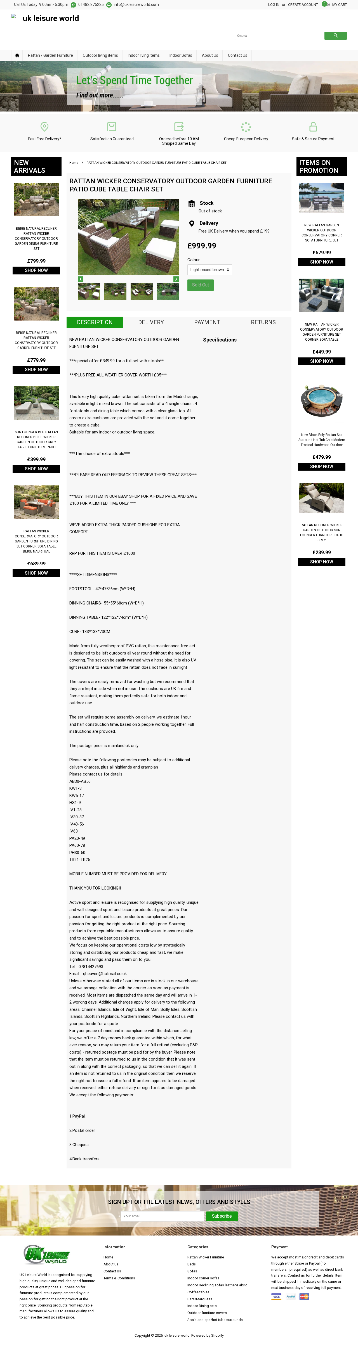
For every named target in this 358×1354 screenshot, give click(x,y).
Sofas (192, 1271)
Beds (191, 1264)
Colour (193, 259)
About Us (210, 55)
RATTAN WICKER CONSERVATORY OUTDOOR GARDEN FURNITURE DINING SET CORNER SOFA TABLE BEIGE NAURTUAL (36, 541)
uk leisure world (177, 1335)
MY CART (339, 4)
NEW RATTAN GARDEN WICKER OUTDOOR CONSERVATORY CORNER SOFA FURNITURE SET (322, 232)
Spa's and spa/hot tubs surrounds (215, 1320)
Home (16, 55)
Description (95, 322)
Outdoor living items (100, 55)
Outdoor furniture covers (207, 1313)
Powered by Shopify (207, 1335)
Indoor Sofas (180, 55)
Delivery (151, 322)
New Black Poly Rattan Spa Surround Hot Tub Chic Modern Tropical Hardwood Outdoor (321, 440)
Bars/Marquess (199, 1299)
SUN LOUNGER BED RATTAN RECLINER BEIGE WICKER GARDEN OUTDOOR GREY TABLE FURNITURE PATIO (36, 439)
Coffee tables (198, 1292)
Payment (207, 322)
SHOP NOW (36, 270)
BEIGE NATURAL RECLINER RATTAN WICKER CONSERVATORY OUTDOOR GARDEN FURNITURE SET (36, 340)
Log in (273, 5)
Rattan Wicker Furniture (205, 1257)
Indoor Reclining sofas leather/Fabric (217, 1285)
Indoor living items (144, 55)
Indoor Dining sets (202, 1306)
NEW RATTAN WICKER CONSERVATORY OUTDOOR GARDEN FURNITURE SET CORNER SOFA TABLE (321, 332)
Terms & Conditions (119, 1278)
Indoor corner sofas (203, 1278)
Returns (263, 322)
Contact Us (237, 55)
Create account (303, 5)
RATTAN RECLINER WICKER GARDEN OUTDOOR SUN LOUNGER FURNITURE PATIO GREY (321, 532)
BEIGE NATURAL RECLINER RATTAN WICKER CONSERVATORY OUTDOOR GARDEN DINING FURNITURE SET (36, 239)
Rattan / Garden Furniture (50, 55)
